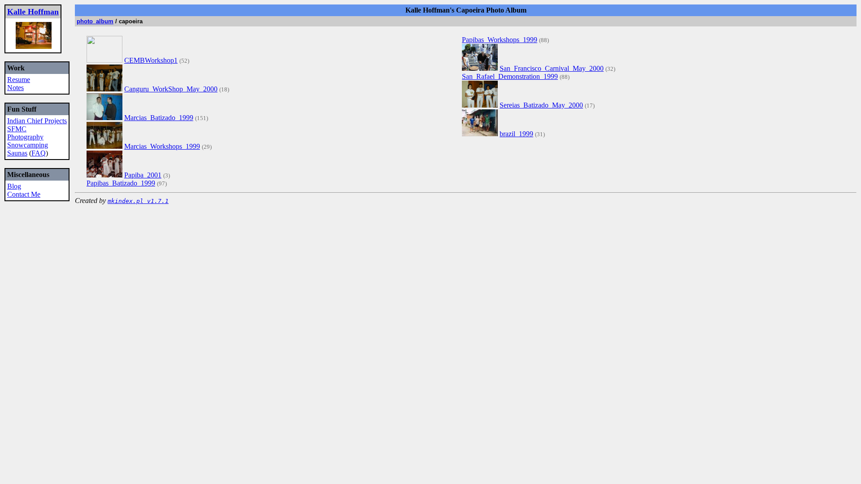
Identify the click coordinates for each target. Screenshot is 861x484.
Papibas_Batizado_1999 (121, 183)
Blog (14, 186)
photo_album (95, 21)
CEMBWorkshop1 (151, 60)
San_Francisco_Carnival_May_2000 (552, 68)
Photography (25, 137)
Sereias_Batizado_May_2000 (541, 105)
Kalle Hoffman (33, 11)
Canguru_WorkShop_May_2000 (170, 89)
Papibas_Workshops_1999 (499, 39)
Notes (15, 87)
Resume (18, 79)
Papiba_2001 (142, 175)
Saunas (17, 153)
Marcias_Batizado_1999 (158, 117)
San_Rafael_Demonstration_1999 (510, 76)
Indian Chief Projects (37, 121)
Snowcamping (27, 145)
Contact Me (23, 194)
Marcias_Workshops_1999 (162, 146)
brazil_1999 (516, 134)
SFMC (16, 129)
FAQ (38, 153)
